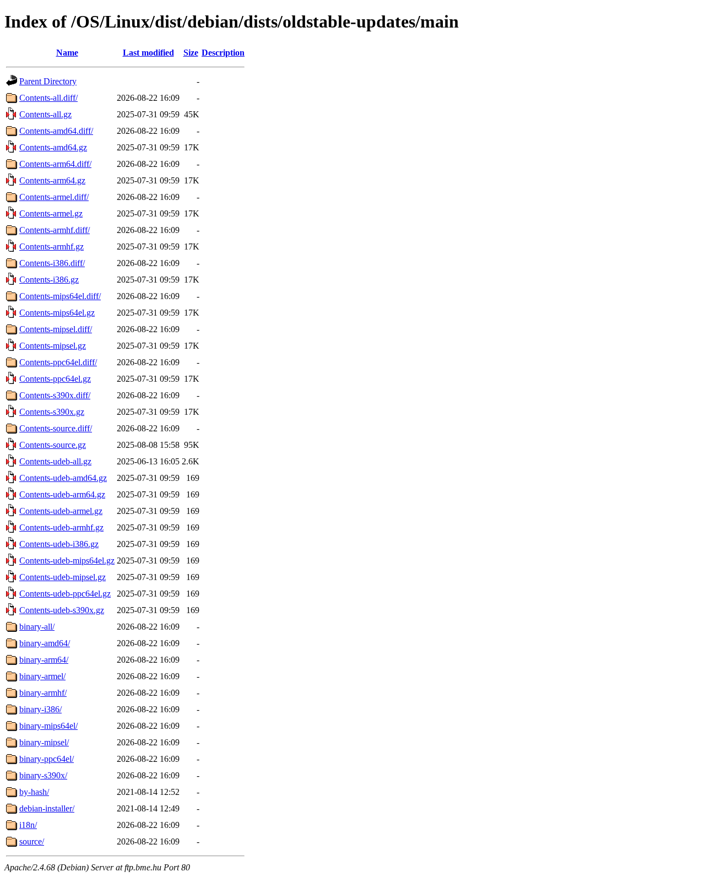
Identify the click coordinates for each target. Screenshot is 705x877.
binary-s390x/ (43, 775)
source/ (31, 841)
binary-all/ (37, 626)
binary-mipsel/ (44, 742)
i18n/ (28, 825)
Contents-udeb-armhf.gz (61, 527)
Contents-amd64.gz (53, 147)
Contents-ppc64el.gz (55, 378)
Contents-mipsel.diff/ (55, 329)
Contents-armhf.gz (51, 246)
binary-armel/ (42, 676)
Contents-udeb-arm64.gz (62, 494)
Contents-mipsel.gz (52, 345)
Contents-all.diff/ (48, 97)
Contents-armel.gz (51, 213)
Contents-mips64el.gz (57, 312)
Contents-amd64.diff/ (56, 131)
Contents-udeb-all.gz (55, 461)
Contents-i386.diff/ (52, 263)
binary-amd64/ (44, 643)
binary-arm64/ (43, 659)
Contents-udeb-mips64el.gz (67, 560)
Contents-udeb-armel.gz (60, 511)
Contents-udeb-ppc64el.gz (65, 593)
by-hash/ (34, 792)
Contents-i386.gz (49, 279)
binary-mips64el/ (48, 725)
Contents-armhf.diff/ (54, 230)
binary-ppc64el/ (46, 759)
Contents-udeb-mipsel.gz (62, 577)
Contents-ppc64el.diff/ (58, 362)
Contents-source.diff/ (55, 428)
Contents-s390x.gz (51, 411)
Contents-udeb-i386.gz (59, 544)
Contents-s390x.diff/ (54, 395)
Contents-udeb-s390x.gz (61, 610)
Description (223, 52)
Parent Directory (48, 81)
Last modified (148, 52)
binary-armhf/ (43, 692)
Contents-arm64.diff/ (55, 164)
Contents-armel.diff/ (54, 197)
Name (67, 52)
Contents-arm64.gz (52, 180)
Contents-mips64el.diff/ (60, 296)
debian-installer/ (46, 808)
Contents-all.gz (45, 114)
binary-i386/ (40, 709)
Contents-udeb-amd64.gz (63, 478)
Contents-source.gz (52, 445)
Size (190, 52)
